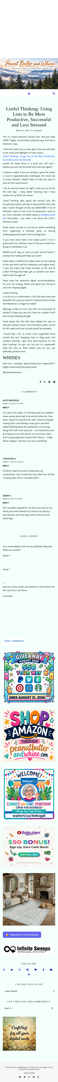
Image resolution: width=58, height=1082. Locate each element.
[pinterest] (34, 1077)
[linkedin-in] (38, 1077)
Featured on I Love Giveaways (24, 934)
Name (6, 555)
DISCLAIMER (29, 1073)
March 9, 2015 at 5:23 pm (12, 499)
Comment (7, 596)
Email (6, 569)
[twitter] (25, 1077)
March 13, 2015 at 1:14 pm (13, 403)
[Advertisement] (29, 29)
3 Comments (36, 130)
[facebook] (20, 1077)
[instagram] (29, 1077)
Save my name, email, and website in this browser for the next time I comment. (29, 588)
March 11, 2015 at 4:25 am (13, 462)
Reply (6, 407)
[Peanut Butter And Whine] (29, 73)
